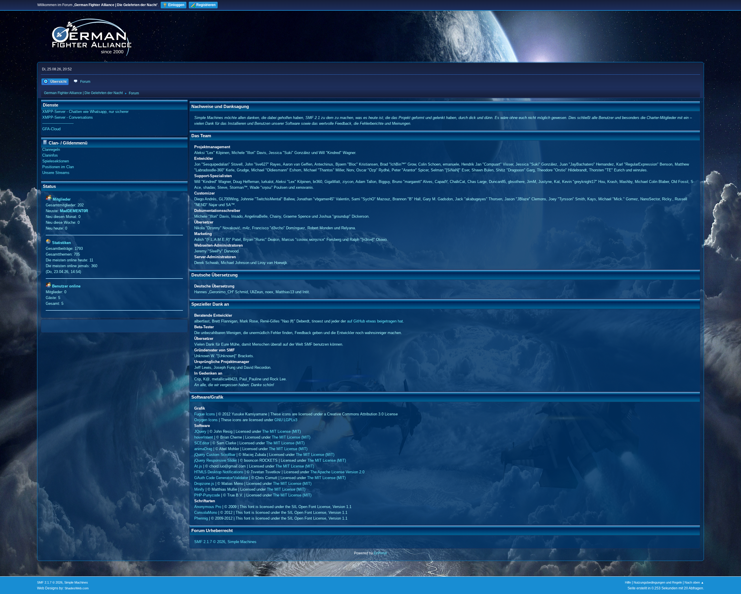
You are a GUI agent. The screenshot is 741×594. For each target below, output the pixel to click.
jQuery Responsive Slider (215, 460)
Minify (199, 489)
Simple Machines (242, 542)
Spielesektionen (55, 161)
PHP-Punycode (207, 495)
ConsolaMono (205, 512)
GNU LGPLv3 (285, 420)
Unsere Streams (55, 172)
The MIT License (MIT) (281, 431)
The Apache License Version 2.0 (337, 472)
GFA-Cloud (51, 129)
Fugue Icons (204, 414)
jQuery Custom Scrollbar (214, 454)
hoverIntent (203, 437)
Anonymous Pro (207, 507)
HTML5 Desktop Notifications (218, 472)
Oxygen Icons (206, 420)
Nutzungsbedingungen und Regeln (658, 582)
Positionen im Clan (58, 167)
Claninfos (50, 155)
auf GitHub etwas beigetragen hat (375, 321)
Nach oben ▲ (694, 582)
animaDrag (203, 449)
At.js (198, 466)
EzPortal (380, 553)
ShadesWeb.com (77, 588)
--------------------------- (58, 123)
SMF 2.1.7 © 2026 (209, 542)
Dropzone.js (204, 483)
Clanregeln (51, 149)
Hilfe (628, 582)
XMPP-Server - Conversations (67, 117)
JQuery (200, 431)
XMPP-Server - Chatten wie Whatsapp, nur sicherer (85, 111)
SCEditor (201, 443)
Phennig (201, 518)
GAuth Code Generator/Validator (221, 478)
